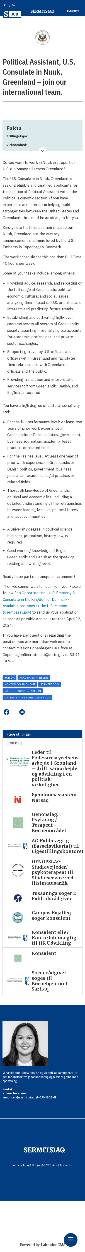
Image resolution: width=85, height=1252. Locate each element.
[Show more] (42, 150)
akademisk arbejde (33, 677)
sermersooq (49, 684)
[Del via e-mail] (22, 712)
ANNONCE (73, 11)
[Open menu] (71, 1240)
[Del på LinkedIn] (14, 712)
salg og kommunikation (23, 691)
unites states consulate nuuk (27, 697)
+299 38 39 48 (47, 1097)
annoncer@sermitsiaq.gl (20, 1097)
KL (5, 5)
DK (14, 5)
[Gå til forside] (12, 14)
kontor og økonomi (20, 684)
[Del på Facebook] (6, 712)
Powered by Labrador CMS (42, 1245)
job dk (10, 677)
